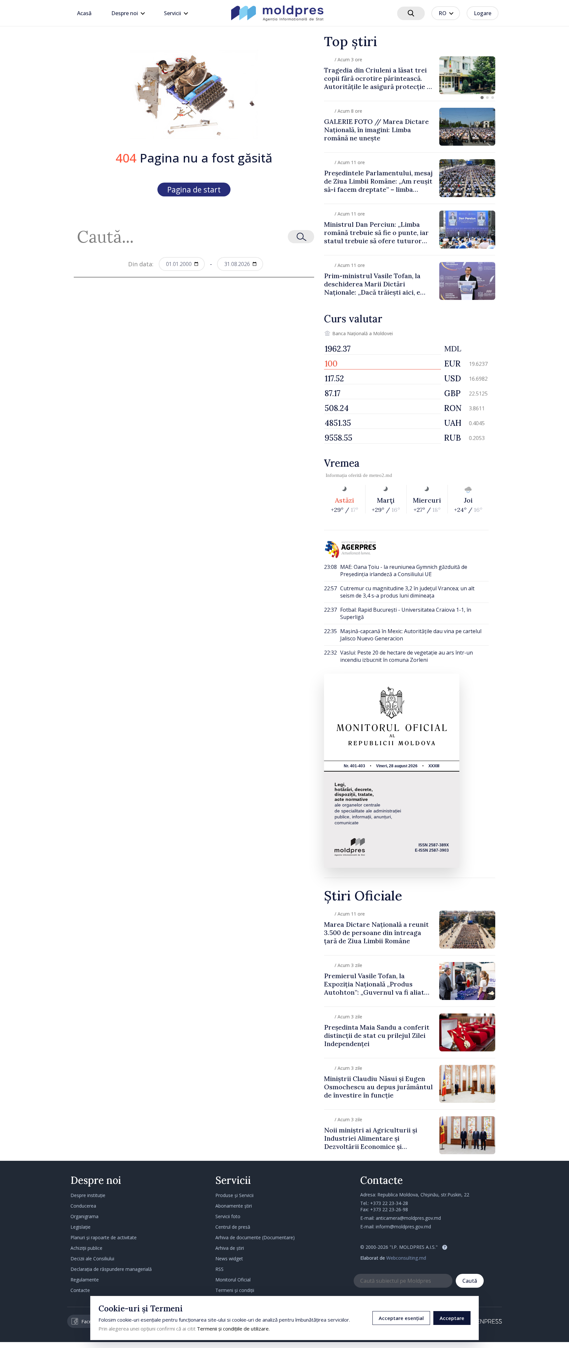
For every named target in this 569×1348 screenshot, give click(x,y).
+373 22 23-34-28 (389, 1203)
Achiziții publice (86, 1248)
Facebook (91, 1321)
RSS (219, 1269)
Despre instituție (87, 1195)
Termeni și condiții (234, 1290)
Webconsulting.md (406, 1258)
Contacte (80, 1290)
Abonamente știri (233, 1206)
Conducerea (83, 1206)
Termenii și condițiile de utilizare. (233, 1328)
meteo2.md (380, 475)
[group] (409, 75)
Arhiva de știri (229, 1248)
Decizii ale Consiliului (92, 1258)
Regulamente (84, 1279)
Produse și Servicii (234, 1195)
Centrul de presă (232, 1227)
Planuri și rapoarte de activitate (103, 1237)
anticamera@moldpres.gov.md (408, 1218)
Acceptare (452, 1318)
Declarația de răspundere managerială (111, 1269)
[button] (482, 97)
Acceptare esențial (401, 1318)
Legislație (80, 1227)
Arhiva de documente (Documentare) (255, 1237)
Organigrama (84, 1216)
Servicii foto (227, 1216)
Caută (469, 1280)
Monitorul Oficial (233, 1279)
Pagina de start (194, 189)
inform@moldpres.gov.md (403, 1226)
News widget (229, 1258)
